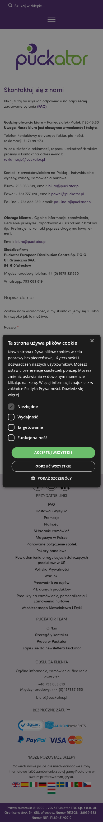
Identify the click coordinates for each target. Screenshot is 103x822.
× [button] (92, 341)
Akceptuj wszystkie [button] (53, 452)
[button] (51, 478)
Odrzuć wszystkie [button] (53, 466)
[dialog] (51, 411)
